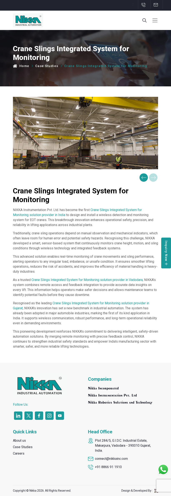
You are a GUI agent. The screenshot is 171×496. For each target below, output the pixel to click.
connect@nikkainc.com (111, 459)
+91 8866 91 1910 (108, 467)
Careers (18, 453)
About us (19, 441)
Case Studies (46, 66)
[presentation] (144, 177)
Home (23, 66)
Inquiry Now (166, 251)
